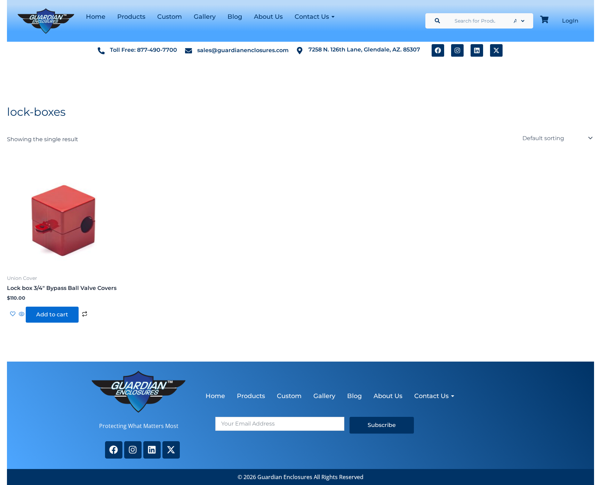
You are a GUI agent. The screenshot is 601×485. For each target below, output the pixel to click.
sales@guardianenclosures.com (243, 50)
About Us (268, 17)
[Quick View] (21, 314)
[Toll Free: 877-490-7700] (101, 50)
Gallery (205, 17)
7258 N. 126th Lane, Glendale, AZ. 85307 (364, 49)
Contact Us (312, 17)
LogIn (570, 20)
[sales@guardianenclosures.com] (188, 50)
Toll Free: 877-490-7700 (143, 50)
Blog (234, 17)
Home (95, 17)
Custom (169, 17)
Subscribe (382, 425)
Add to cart (52, 314)
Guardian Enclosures (285, 477)
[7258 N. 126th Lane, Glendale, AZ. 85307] (299, 50)
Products (131, 17)
